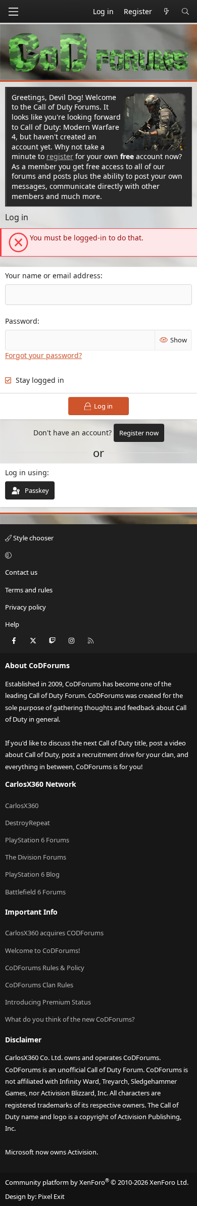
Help (12, 624)
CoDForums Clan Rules (39, 984)
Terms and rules (29, 589)
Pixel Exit (51, 1196)
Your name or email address (53, 275)
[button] (97, 555)
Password (21, 321)
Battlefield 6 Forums (35, 891)
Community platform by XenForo (96, 1182)
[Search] (185, 12)
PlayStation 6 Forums (37, 839)
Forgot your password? (43, 355)
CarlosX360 (21, 805)
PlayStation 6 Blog (32, 874)
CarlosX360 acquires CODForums (54, 932)
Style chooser (33, 537)
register (59, 156)
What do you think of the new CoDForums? (70, 1019)
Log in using (26, 472)
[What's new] (166, 12)
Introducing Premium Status (48, 1002)
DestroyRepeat (27, 822)
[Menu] (13, 11)
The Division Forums (35, 857)
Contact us (21, 572)
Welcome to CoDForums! (42, 950)
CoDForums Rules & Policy (44, 967)
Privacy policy (25, 607)
